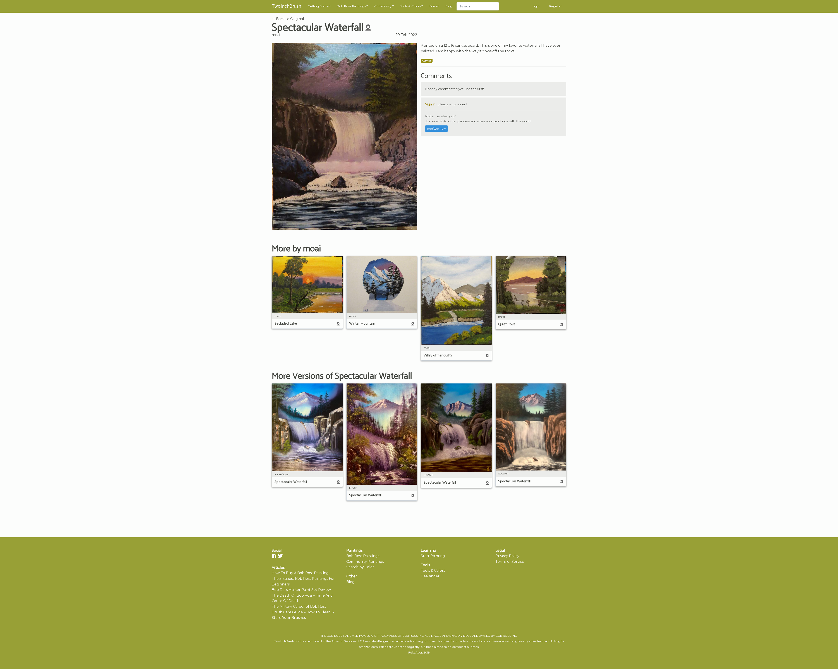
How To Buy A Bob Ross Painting (300, 573)
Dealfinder (430, 576)
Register (555, 6)
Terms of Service (509, 561)
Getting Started (319, 6)
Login (535, 6)
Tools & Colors (410, 6)
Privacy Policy (507, 556)
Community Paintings (365, 561)
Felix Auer (415, 652)
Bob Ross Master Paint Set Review (301, 590)
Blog (448, 6)
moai (276, 35)
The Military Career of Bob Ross (299, 606)
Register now (436, 128)
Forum (434, 6)
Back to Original (289, 19)
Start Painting (433, 556)
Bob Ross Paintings (351, 6)
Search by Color (360, 567)
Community (382, 6)
